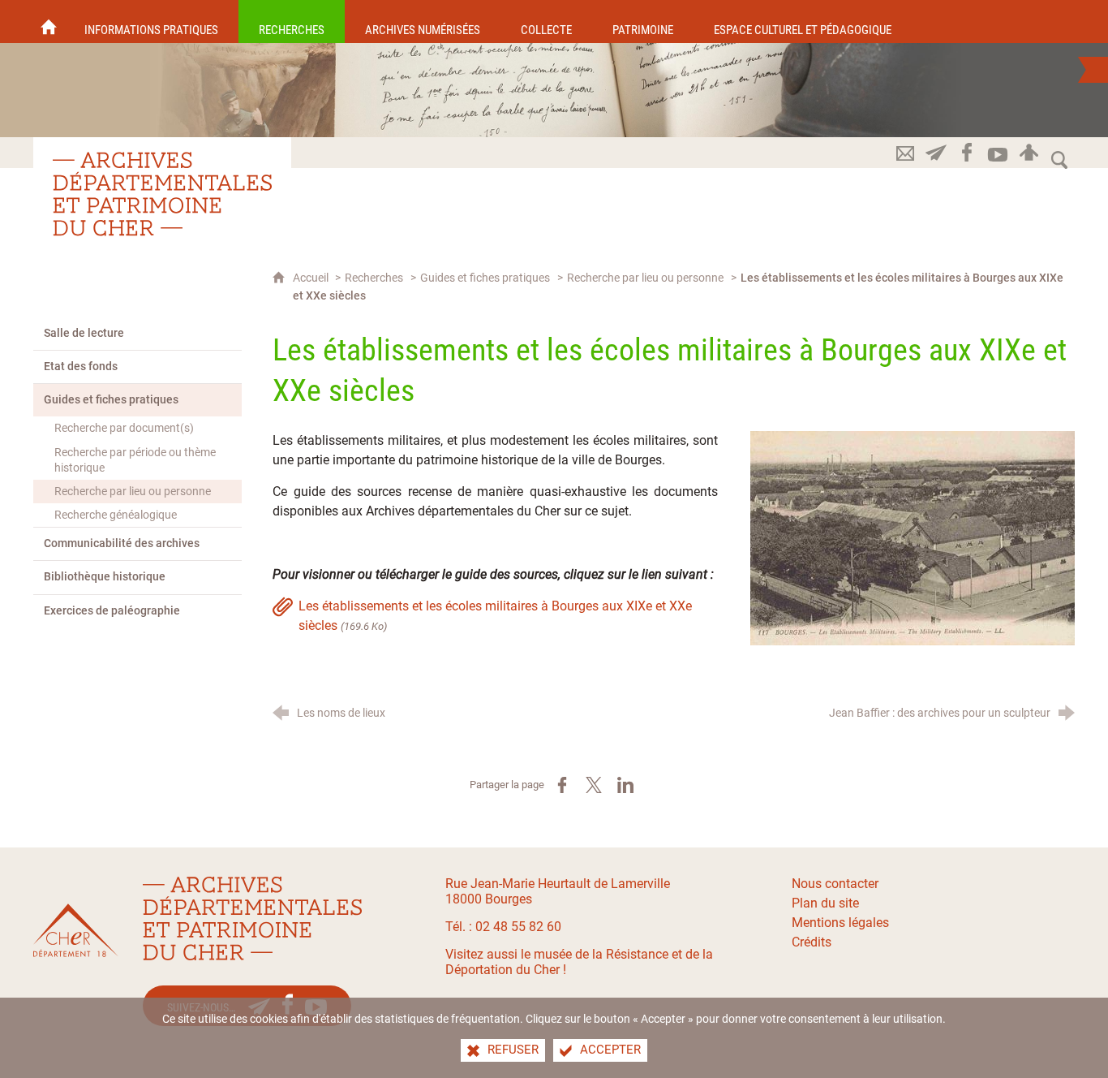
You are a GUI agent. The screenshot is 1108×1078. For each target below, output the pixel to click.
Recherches (374, 278)
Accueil (312, 278)
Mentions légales (840, 922)
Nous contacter (835, 883)
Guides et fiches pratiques (485, 278)
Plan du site (825, 903)
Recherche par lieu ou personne (645, 278)
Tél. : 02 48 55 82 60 (503, 926)
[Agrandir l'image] (912, 537)
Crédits (811, 942)
